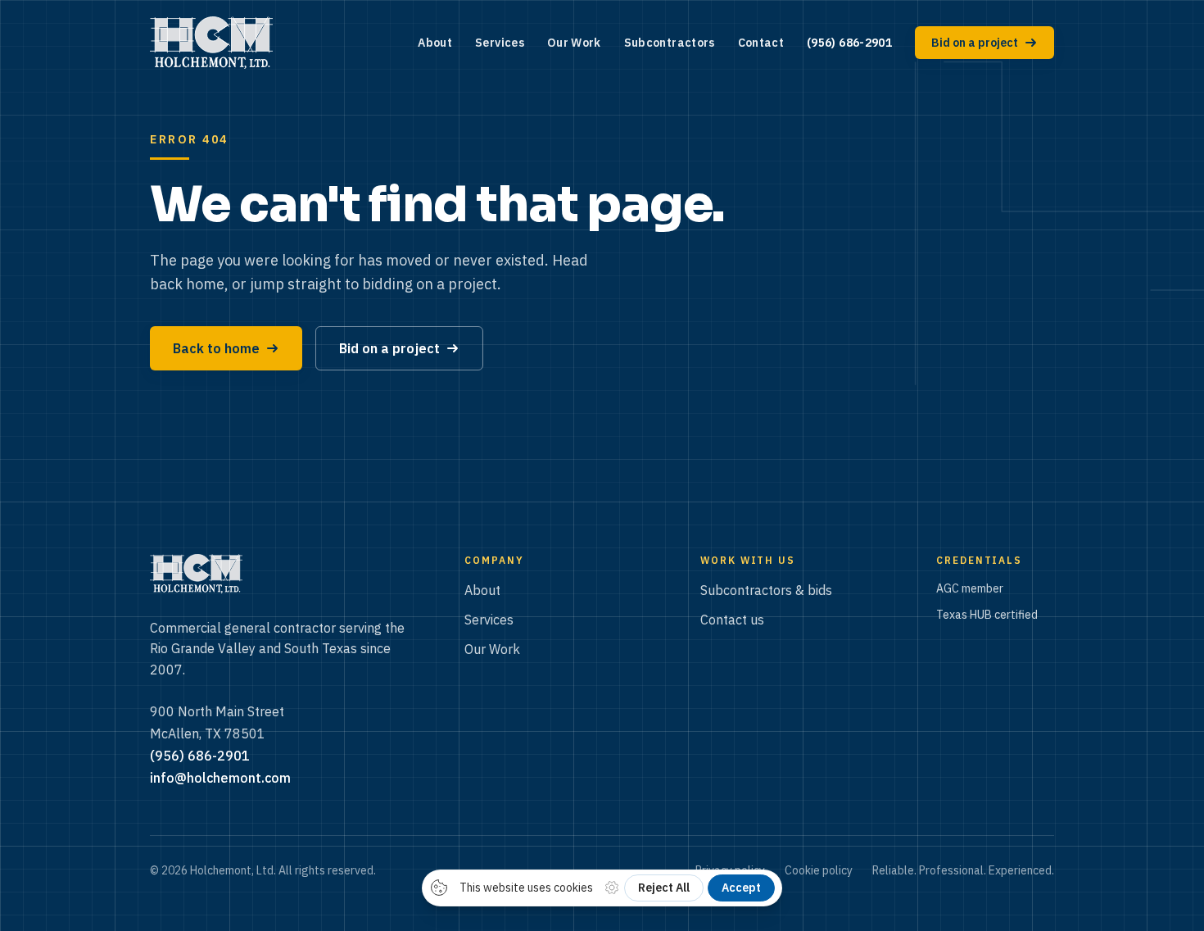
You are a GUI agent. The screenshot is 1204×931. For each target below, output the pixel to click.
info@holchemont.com (220, 778)
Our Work (574, 42)
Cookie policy (819, 870)
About (435, 42)
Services (499, 42)
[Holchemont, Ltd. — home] (211, 42)
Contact (761, 42)
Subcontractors (669, 42)
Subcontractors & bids (766, 590)
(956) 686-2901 (849, 42)
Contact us (732, 619)
